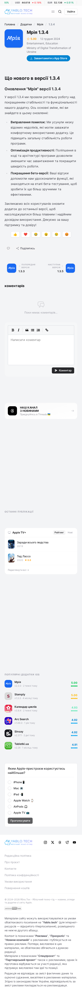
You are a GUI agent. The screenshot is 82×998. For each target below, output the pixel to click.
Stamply (19, 694)
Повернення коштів (17, 888)
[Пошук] (60, 12)
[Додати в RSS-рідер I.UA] (13, 908)
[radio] (9, 782)
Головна (10, 24)
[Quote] (27, 330)
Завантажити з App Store (50, 58)
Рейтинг (59, 532)
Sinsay (18, 731)
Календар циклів (25, 706)
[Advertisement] (33, 468)
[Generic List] (32, 330)
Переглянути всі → (18, 570)
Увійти (71, 11)
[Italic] (18, 330)
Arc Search (21, 719)
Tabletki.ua (21, 743)
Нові (70, 532)
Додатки (26, 24)
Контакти (10, 868)
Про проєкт (12, 862)
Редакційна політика (18, 855)
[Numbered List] (38, 330)
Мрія (40, 24)
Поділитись (27, 248)
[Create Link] (47, 330)
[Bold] (13, 330)
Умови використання (18, 881)
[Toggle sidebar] (53, 11)
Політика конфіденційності (22, 875)
